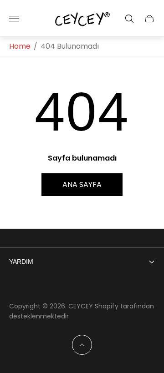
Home (20, 46)
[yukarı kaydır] (82, 345)
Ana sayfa (82, 184)
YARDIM (21, 261)
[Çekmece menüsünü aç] (14, 19)
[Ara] (129, 19)
